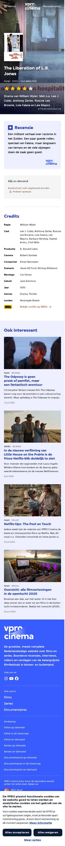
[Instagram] (6, 678)
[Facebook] (17, 678)
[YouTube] (11, 678)
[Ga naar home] (32, 6)
